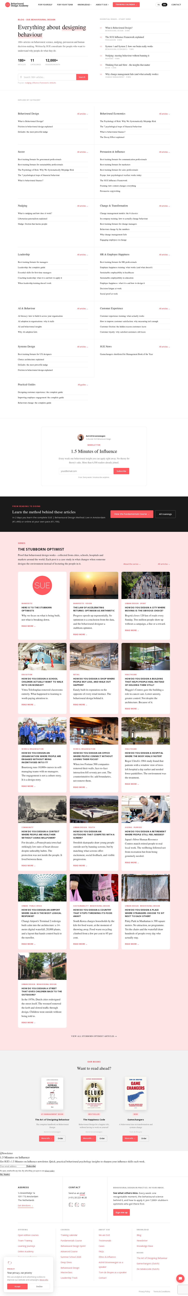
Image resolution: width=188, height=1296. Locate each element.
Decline (39, 1286)
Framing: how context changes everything (118, 185)
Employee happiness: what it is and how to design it (122, 283)
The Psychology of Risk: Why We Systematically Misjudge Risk (128, 121)
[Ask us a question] (180, 1278)
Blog (139, 1235)
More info (44, 1280)
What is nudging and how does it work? (35, 213)
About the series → (132, 564)
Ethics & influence (107, 1256)
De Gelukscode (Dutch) (148, 1269)
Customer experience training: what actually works (122, 315)
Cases (101, 1246)
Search (82, 77)
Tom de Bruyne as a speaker (113, 1272)
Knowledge (84, 4)
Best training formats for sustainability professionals (40, 164)
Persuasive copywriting (110, 190)
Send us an (77, 1193)
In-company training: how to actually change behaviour (124, 218)
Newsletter (142, 1240)
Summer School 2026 (71, 1256)
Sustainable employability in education (116, 277)
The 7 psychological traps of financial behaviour (121, 126)
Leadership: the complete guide (31, 267)
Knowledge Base (145, 1246)
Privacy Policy (144, 1291)
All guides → (83, 384)
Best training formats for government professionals (39, 159)
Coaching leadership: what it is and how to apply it (40, 277)
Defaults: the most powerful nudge (33, 131)
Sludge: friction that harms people (32, 223)
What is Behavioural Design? (31, 121)
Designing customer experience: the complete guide (40, 392)
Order (60, 1138)
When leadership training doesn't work (34, 283)
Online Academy (25, 1251)
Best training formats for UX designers (35, 354)
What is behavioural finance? (112, 131)
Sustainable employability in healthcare (117, 272)
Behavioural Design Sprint (73, 1246)
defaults (52, 83)
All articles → (82, 114)
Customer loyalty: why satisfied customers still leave (123, 331)
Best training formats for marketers (115, 164)
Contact (176, 4)
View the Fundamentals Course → (132, 514)
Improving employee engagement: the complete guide (41, 397)
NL (159, 5)
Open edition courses (28, 1235)
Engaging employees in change (113, 239)
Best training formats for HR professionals (118, 261)
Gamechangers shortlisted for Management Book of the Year (126, 354)
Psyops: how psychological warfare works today (120, 175)
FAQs (101, 1251)
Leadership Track (69, 1277)
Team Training (25, 1240)
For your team (65, 4)
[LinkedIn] (77, 1205)
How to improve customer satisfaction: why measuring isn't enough (129, 321)
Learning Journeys (26, 1246)
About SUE (102, 4)
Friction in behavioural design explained (35, 126)
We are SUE (104, 1235)
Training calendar (69, 1235)
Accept (17, 1286)
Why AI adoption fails (27, 331)
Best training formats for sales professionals (119, 169)
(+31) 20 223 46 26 (78, 1197)
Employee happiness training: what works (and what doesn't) (126, 267)
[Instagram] (71, 1205)
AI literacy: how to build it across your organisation (40, 315)
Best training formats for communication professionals (123, 159)
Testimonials (105, 1240)
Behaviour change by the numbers (115, 229)
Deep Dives (66, 1262)
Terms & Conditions (161, 1291)
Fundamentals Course (71, 1240)
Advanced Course (69, 1251)
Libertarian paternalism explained (32, 218)
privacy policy (49, 1171)
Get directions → (25, 1205)
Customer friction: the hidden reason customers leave (123, 326)
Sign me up (121, 1212)
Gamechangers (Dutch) (148, 1263)
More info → (46, 1138)
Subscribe (121, 471)
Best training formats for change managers (118, 223)
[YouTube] (83, 1205)
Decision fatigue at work (110, 288)
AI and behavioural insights (30, 326)
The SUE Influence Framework (113, 180)
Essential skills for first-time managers (34, 272)
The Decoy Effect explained (112, 137)
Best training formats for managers (33, 261)
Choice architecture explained (31, 359)
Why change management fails (113, 234)
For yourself (45, 4)
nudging (28, 83)
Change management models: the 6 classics (119, 213)
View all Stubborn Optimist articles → (94, 1036)
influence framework (40, 83)
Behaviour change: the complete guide (34, 402)
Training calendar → (126, 4)
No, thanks (5, 1174)
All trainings (165, 514)
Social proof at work (109, 293)
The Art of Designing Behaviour (152, 1258)
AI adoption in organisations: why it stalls (36, 321)
